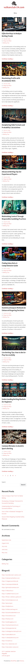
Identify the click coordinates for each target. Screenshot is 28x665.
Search (4, 482)
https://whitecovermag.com (10, 609)
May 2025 (4, 552)
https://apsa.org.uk (7, 603)
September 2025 (6, 540)
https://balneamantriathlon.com (11, 578)
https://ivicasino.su (7, 640)
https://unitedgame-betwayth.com (11, 631)
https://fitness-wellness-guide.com (11, 597)
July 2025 (4, 546)
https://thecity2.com (7, 619)
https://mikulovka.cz (7, 590)
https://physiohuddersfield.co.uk (11, 612)
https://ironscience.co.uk (8, 615)
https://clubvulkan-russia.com (10, 647)
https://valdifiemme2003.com (10, 593)
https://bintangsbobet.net (9, 628)
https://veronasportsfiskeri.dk (10, 584)
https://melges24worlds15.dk (10, 581)
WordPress (14, 661)
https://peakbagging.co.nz (9, 622)
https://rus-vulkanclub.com (9, 644)
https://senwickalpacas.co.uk (10, 600)
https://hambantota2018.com (10, 625)
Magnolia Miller (7, 41)
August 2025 (5, 543)
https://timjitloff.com (7, 606)
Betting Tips (6, 43)
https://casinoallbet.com (9, 634)
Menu (15, 13)
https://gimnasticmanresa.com (10, 587)
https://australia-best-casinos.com (11, 575)
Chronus (21, 661)
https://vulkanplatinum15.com (10, 637)
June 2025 (4, 549)
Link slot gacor (6, 655)
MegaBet (4, 653)
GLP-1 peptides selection (9, 651)
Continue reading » (8, 59)
